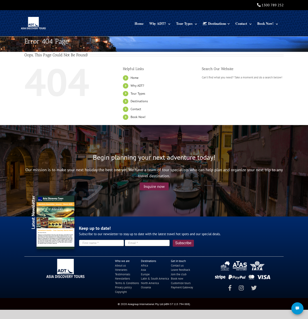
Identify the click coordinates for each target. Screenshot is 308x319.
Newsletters (122, 278)
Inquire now (154, 186)
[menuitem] (139, 23)
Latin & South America (155, 278)
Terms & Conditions (127, 283)
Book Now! (138, 117)
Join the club (178, 274)
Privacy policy (123, 287)
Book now (177, 278)
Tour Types (138, 93)
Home (134, 78)
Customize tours (181, 283)
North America (150, 283)
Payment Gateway (182, 287)
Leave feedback (180, 270)
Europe (145, 274)
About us (120, 265)
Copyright (121, 292)
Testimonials (122, 274)
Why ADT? (137, 86)
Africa (144, 265)
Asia (143, 270)
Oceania (146, 287)
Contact (136, 109)
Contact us (177, 265)
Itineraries (121, 270)
